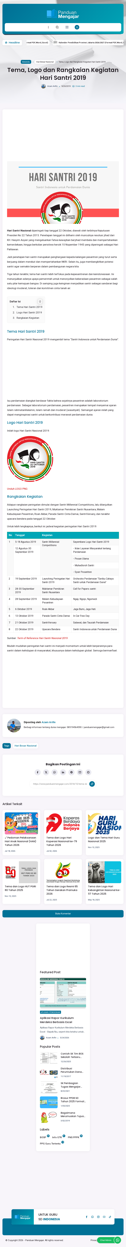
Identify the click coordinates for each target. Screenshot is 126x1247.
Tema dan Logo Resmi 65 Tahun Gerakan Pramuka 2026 (62, 890)
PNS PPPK (73, 1137)
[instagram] (98, 1216)
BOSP (43, 1137)
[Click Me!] (117, 1240)
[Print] (88, 772)
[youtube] (104, 1216)
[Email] (80, 772)
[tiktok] (110, 1216)
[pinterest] (71, 772)
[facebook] (38, 772)
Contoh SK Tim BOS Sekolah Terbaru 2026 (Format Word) (73, 1055)
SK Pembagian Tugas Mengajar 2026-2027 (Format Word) (72, 1085)
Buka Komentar (63, 913)
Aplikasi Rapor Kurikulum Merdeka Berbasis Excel (57, 1020)
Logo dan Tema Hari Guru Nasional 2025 (104, 839)
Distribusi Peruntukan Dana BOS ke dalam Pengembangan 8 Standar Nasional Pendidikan (71, 1070)
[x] (46, 772)
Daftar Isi (15, 301)
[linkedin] (63, 772)
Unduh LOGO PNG (17, 488)
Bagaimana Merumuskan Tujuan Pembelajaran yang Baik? (73, 1114)
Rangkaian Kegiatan (28, 317)
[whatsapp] (54, 772)
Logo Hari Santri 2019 (29, 312)
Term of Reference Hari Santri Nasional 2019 (42, 638)
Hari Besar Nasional (45, 62)
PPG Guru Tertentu (50, 1143)
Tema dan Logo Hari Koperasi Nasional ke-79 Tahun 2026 (61, 841)
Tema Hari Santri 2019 (29, 307)
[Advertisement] (63, 946)
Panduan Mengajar (34, 1240)
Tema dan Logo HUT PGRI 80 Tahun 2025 (20, 888)
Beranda (26, 62)
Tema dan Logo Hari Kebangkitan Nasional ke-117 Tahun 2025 (104, 890)
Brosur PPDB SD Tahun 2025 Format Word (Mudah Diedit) (72, 1099)
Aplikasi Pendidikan (50, 1012)
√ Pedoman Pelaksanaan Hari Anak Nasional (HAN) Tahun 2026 (20, 841)
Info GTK (57, 1137)
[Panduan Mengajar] (62, 20)
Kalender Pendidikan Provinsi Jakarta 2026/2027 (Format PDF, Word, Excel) (78, 42)
